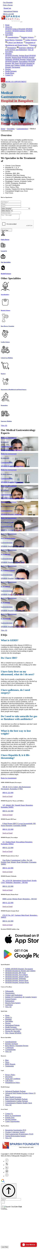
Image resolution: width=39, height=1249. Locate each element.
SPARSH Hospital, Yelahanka (15, 978)
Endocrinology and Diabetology (16, 50)
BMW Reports (10, 1064)
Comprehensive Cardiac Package (16, 1101)
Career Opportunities (12, 1121)
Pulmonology (9, 1001)
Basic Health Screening (13, 1097)
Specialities (11, 129)
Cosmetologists (10, 1049)
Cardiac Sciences (31, 40)
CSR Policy (9, 1081)
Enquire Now (10, 1117)
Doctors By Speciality (12, 1031)
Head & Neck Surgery (13, 1003)
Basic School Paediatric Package (16, 1099)
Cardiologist (9, 1048)
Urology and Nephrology (14, 995)
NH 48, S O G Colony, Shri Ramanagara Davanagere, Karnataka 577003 (16, 788)
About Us (8, 1017)
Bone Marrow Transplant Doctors (16, 1046)
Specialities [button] (9, 35)
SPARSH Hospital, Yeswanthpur (16, 61)
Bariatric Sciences (27, 37)
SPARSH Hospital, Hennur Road (20, 56)
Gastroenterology (22, 129)
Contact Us (9, 75)
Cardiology (9, 1005)
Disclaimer (9, 1077)
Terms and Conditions (12, 1079)
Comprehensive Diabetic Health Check (18, 1103)
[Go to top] (8, 1190)
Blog (7, 1060)
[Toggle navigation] (21, 21)
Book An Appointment (8, 438)
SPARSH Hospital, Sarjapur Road (17, 55)
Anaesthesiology (13, 37)
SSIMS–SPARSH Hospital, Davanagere (19, 66)
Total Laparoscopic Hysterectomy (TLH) (19, 1134)
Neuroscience (10, 993)
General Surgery (10, 999)
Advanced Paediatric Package (15, 1091)
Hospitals (8, 1019)
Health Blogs (9, 73)
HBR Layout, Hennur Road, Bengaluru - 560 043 (19, 899)
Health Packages (11, 71)
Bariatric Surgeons (11, 1044)
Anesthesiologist (10, 1042)
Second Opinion (10, 1119)
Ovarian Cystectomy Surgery (15, 1132)
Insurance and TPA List (13, 1029)
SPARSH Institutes (18, 31)
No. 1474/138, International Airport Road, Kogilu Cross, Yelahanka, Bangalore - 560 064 (19, 881)
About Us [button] (8, 27)
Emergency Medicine (26, 48)
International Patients (12, 1025)
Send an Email (7, 796)
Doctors (8, 69)
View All (4, 425)
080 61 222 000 (7, 793)
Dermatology (11, 48)
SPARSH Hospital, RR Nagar (15, 973)
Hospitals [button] (8, 53)
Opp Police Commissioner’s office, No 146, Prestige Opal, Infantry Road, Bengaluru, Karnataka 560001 (18, 862)
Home (7, 25)
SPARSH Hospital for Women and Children (20, 971)
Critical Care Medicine (15, 42)
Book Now (5, 230)
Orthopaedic (9, 991)
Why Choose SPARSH (13, 1033)
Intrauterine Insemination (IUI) (15, 1130)
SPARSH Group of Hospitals (15, 29)
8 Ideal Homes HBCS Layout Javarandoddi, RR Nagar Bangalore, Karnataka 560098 (18, 824)
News (7, 1062)
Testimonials (9, 1066)
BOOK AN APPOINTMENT (15, 81)
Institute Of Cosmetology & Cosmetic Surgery (21, 997)
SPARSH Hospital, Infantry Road (24, 59)
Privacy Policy (10, 1075)
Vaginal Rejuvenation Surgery (15, 1136)
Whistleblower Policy (12, 1082)
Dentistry (34, 45)
